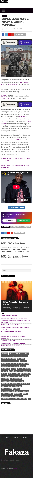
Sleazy (14, 368)
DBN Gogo (20, 381)
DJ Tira (12, 363)
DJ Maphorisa (17, 356)
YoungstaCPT (6, 399)
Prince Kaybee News (8, 391)
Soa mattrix (18, 396)
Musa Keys (23, 116)
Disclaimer (16, 441)
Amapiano (5, 353)
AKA (27, 376)
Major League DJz (24, 383)
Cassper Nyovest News (9, 358)
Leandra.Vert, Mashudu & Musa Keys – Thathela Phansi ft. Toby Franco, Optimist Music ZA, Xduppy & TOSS (16, 249)
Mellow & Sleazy (7, 361)
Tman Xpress (23, 399)
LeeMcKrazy (26, 371)
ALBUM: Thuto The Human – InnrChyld (11, 345)
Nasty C (16, 361)
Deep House (20, 358)
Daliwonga (5, 378)
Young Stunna (6, 376)
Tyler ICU (20, 368)
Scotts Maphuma (15, 378)
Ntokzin (14, 399)
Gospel (25, 356)
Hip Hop (12, 353)
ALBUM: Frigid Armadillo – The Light (10, 324)
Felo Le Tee (25, 391)
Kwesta (17, 373)
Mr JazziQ (28, 368)
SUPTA (22, 82)
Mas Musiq (11, 386)
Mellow (22, 366)
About (7, 437)
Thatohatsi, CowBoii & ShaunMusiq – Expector (13, 343)
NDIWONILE (5, 98)
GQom (27, 353)
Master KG (5, 396)
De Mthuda (18, 371)
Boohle (18, 391)
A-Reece (16, 366)
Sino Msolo (17, 394)
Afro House (19, 353)
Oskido (10, 394)
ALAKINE (13, 226)
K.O (30, 399)
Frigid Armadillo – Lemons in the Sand (15, 303)
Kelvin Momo (6, 368)
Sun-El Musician (7, 389)
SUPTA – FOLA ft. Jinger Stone (13, 243)
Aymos (25, 394)
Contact (24, 437)
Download (10, 220)
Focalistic (5, 363)
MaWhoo (14, 383)
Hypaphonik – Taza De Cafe (8, 340)
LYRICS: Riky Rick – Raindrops (9, 315)
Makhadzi (16, 389)
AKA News (23, 361)
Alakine (14, 84)
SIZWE (24, 226)
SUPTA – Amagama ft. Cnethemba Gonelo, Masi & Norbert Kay (14, 257)
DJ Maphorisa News (18, 376)
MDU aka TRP (25, 363)
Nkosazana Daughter (8, 381)
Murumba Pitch (26, 373)
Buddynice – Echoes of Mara (8, 334)
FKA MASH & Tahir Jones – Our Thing (11, 331)
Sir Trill (4, 373)
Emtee (17, 363)
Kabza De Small (6, 356)
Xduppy (4, 386)
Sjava (11, 396)
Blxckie (11, 373)
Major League (6, 383)
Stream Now (24, 220)
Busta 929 (5, 371)
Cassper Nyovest (7, 366)
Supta (29, 226)
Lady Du (18, 386)
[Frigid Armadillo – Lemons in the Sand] (16, 299)
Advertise (15, 437)
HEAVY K (4, 394)
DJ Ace (11, 371)
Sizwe (10, 84)
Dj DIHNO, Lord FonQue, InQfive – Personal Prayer (14, 318)
